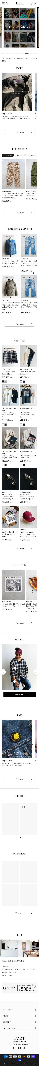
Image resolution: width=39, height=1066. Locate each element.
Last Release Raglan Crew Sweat (28, 456)
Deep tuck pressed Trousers (27, 373)
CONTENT (7, 1022)
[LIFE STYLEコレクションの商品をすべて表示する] (19, 622)
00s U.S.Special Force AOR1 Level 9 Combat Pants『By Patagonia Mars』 (13, 195)
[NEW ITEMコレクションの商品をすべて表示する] (19, 548)
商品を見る (19, 694)
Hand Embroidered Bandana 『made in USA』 (10, 534)
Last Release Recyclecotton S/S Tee (27, 415)
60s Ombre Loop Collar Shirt (8, 373)
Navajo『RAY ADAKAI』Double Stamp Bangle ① (9, 496)
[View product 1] (17, 649)
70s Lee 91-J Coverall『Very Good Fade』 (10, 262)
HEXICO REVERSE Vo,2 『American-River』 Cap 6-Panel (28, 534)
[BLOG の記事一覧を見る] (19, 779)
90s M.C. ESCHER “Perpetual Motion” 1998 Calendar (13, 605)
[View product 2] (15, 668)
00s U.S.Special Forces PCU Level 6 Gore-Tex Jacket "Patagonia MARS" (11, 306)
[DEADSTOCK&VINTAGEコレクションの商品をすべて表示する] (19, 323)
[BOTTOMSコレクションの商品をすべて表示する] (19, 212)
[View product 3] (14, 681)
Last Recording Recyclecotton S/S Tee (9, 415)
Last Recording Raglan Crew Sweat (9, 456)
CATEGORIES (8, 1010)
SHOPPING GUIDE (10, 1028)
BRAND (5, 1016)
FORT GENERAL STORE (16, 1064)
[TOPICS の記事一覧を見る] (19, 132)
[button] (3, 3)
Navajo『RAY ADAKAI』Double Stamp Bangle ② (27, 496)
